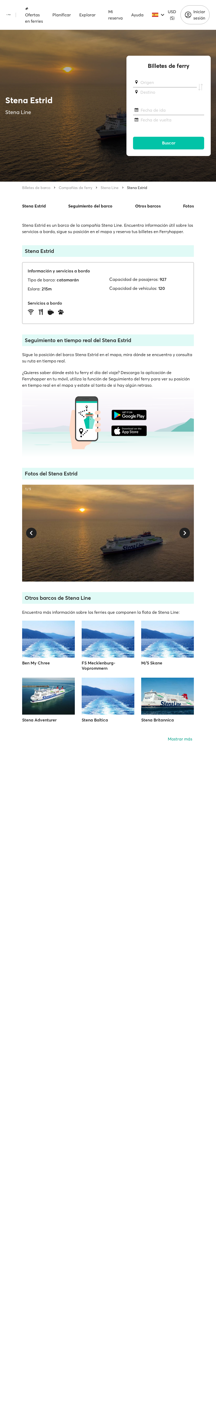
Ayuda (137, 14)
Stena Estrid (137, 187)
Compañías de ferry (75, 187)
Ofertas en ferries (34, 18)
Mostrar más (180, 739)
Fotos (188, 206)
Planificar (61, 14)
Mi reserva (115, 15)
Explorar (87, 14)
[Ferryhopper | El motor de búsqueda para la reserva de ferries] (8, 15)
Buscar (168, 142)
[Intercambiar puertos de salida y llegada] (200, 87)
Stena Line (110, 187)
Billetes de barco (36, 187)
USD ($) (172, 15)
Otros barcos (148, 206)
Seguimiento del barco (90, 206)
